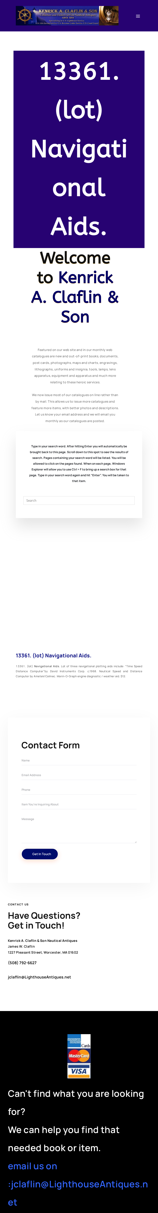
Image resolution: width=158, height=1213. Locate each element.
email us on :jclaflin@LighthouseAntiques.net (78, 1184)
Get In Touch (41, 854)
